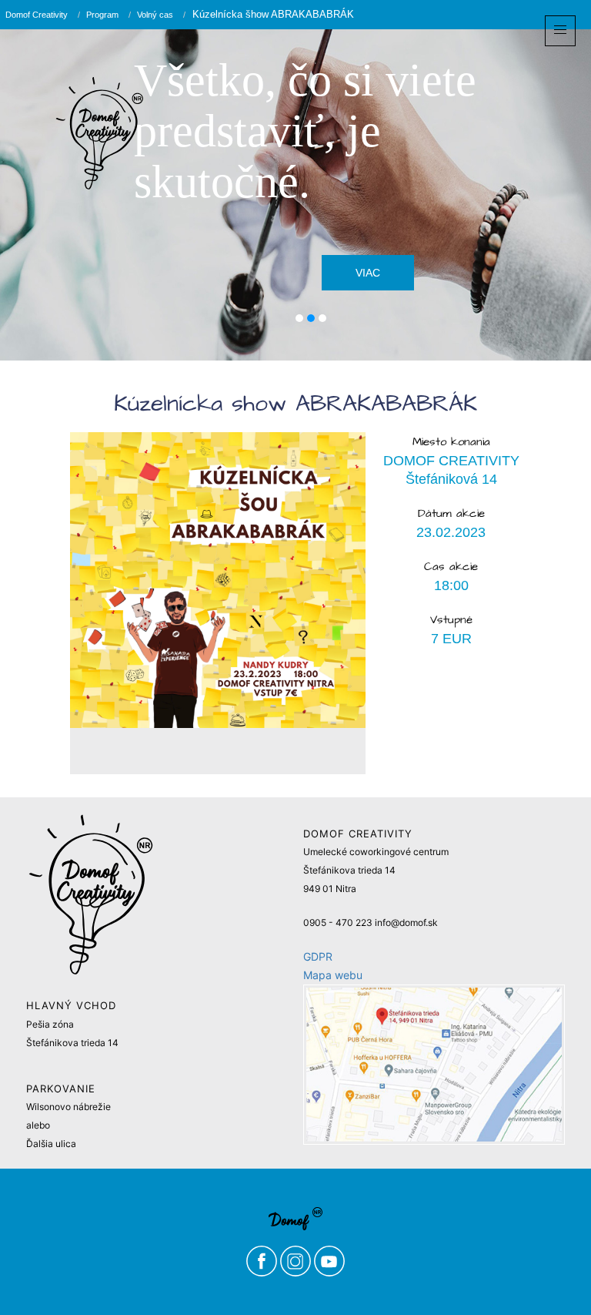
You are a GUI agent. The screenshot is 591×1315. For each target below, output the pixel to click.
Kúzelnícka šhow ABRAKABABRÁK (271, 14)
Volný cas (155, 14)
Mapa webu (332, 974)
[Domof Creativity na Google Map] (434, 1065)
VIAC (368, 273)
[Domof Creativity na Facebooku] (263, 1260)
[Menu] (560, 30)
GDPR (317, 956)
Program (102, 14)
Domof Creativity (36, 14)
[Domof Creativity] (100, 133)
